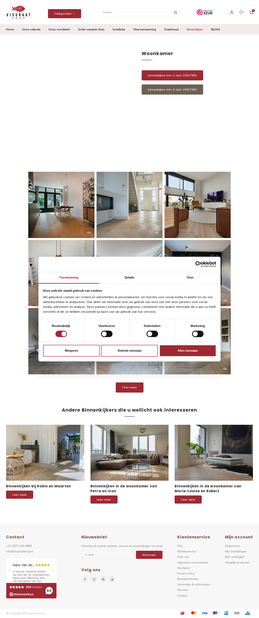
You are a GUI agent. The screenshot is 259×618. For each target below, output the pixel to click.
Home (10, 29)
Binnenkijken (195, 29)
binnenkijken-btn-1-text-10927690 (172, 75)
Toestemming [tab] (68, 277)
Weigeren (71, 350)
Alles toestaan (188, 350)
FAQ (180, 546)
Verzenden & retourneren (193, 584)
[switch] (107, 334)
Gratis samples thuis (91, 29)
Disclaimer (183, 568)
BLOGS (215, 29)
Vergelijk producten (237, 562)
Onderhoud (171, 29)
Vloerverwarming (144, 29)
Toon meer (129, 387)
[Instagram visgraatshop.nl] (94, 579)
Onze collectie (31, 29)
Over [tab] (190, 277)
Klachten (182, 589)
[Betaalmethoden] (182, 613)
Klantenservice (186, 551)
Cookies (182, 595)
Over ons (183, 556)
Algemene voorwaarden (192, 562)
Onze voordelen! (59, 29)
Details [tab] (130, 277)
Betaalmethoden (187, 579)
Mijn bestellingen (235, 551)
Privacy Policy (186, 573)
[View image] (61, 205)
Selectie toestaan (130, 350)
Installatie (119, 29)
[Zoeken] (175, 12)
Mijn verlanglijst (235, 556)
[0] (251, 12)
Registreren (232, 546)
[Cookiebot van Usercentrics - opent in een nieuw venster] (198, 264)
